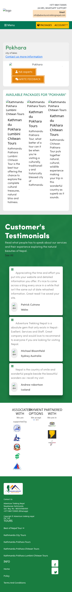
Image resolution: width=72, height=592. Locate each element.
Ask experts (25, 72)
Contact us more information (24, 56)
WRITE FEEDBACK (29, 79)
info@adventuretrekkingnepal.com (49, 13)
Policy (7, 575)
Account (60, 25)
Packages (46, 25)
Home (7, 568)
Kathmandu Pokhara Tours (17, 541)
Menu (11, 25)
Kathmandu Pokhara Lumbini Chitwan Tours (26, 555)
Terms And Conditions (15, 582)
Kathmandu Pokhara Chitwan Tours (21, 548)
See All (9, 255)
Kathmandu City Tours (15, 535)
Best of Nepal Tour (13, 528)
